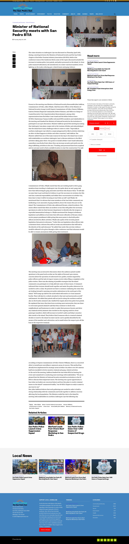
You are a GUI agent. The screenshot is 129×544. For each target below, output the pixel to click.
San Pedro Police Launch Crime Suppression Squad (36, 430)
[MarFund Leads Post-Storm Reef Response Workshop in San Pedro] (56, 421)
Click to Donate (45, 529)
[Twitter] (113, 1)
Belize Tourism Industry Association (52, 404)
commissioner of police (35, 406)
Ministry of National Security (74, 406)
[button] (114, 14)
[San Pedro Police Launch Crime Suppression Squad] (37, 421)
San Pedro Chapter (34, 408)
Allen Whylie (37, 404)
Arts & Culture (90, 67)
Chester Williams (67, 404)
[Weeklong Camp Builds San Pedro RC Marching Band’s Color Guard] (51, 466)
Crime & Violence (30, 22)
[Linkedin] (109, 1)
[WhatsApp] (14, 66)
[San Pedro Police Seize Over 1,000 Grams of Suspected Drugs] (76, 421)
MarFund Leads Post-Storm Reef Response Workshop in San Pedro (56, 431)
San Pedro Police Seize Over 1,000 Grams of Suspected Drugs (76, 430)
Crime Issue (46, 406)
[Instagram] (107, 1)
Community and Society (19, 22)
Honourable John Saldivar (58, 406)
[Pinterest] (111, 1)
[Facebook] (105, 1)
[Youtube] (115, 1)
